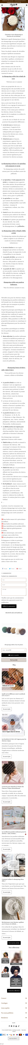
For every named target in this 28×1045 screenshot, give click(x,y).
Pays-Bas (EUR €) (13, 1038)
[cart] (26, 5)
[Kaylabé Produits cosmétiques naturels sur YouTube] (16, 1026)
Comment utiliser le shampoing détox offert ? (13, 880)
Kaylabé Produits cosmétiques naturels (12, 1030)
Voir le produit (13, 660)
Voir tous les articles (14, 943)
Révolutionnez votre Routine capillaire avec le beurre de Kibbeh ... (13, 923)
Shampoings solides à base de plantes (14, 644)
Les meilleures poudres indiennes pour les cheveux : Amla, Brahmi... (14, 832)
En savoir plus (6, 709)
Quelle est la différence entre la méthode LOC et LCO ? (13, 695)
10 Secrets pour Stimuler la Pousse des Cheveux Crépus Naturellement (13, 787)
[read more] (14, 680)
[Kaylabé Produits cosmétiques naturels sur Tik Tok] (19, 1026)
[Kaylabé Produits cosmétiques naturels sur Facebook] (9, 1026)
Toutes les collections (14, 991)
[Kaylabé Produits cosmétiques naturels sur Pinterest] (11, 1026)
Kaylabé (13, 1022)
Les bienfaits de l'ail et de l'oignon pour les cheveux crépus (14, 740)
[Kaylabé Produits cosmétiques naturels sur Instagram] (14, 1026)
